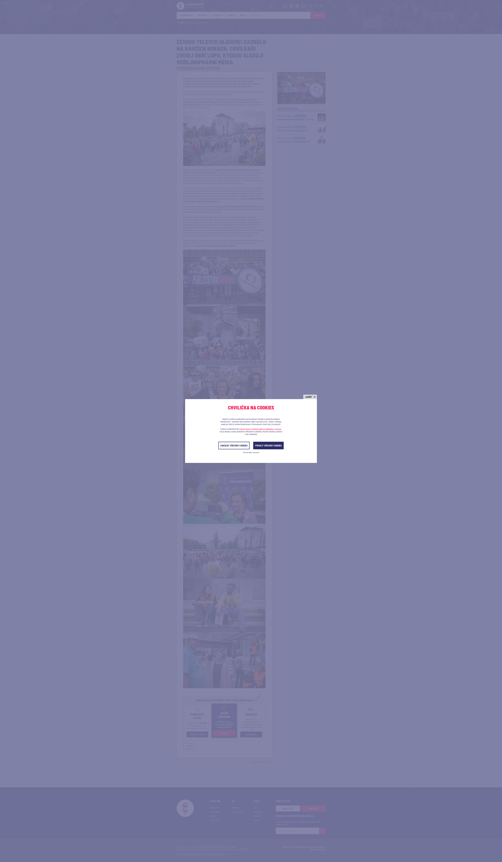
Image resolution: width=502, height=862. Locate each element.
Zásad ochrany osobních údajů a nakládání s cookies (260, 429)
